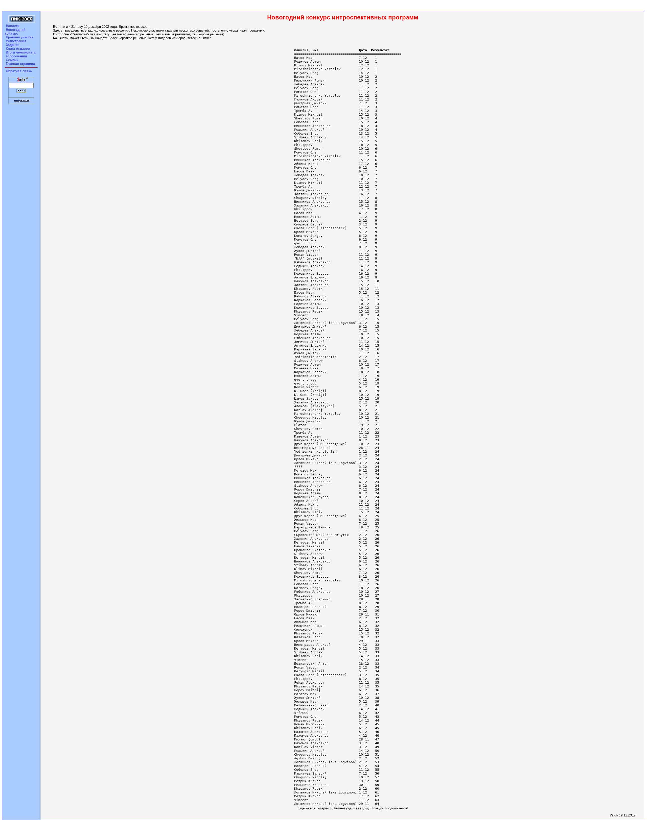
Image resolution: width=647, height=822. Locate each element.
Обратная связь (19, 71)
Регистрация (16, 41)
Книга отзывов (18, 48)
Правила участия (20, 37)
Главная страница (20, 64)
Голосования (16, 56)
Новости (12, 26)
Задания (12, 45)
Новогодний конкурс (15, 31)
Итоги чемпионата (20, 52)
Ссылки (12, 60)
